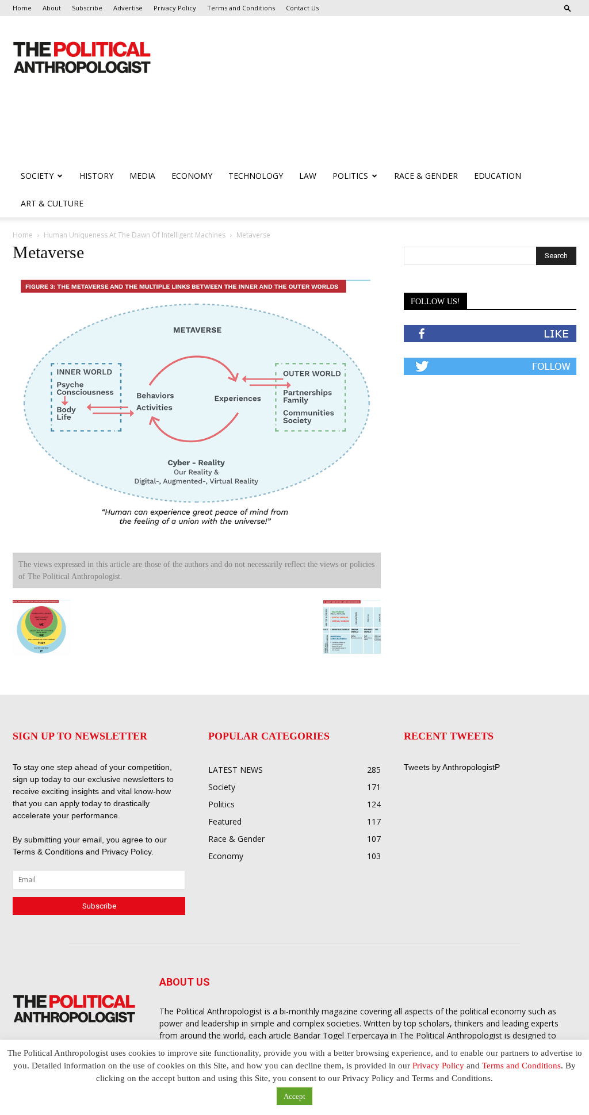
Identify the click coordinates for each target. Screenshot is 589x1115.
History (96, 175)
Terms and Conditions (241, 7)
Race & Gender (426, 175)
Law (307, 175)
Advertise (128, 7)
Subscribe (87, 7)
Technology (255, 175)
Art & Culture (52, 203)
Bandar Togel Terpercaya (340, 1035)
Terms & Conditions (49, 851)
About (52, 7)
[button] (567, 7)
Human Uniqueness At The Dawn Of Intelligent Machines (134, 235)
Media (142, 175)
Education (497, 175)
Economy (191, 175)
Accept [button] (294, 1096)
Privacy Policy (175, 7)
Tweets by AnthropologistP (452, 767)
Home (22, 7)
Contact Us (302, 7)
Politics (350, 175)
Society (37, 175)
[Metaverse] (197, 542)
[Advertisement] (222, 131)
